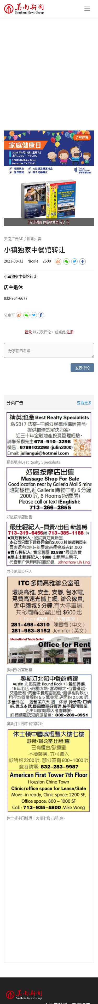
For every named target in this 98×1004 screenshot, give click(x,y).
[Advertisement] (49, 69)
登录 (29, 331)
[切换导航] (87, 8)
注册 (70, 331)
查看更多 (84, 402)
